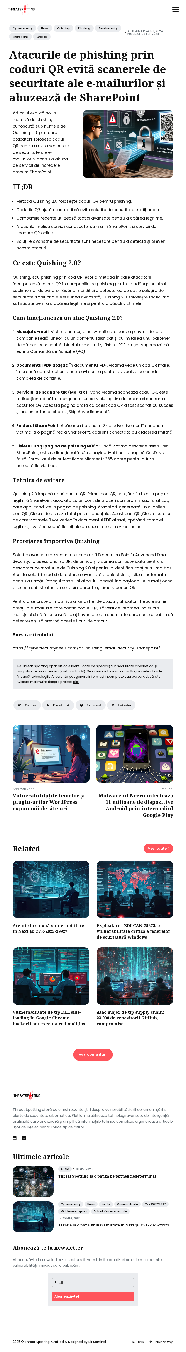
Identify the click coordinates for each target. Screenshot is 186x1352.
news (45, 28)
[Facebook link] (24, 1138)
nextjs (106, 1204)
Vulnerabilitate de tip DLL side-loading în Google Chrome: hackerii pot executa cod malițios (49, 1017)
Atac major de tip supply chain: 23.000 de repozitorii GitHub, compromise (130, 1017)
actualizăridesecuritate (110, 1211)
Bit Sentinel (97, 1341)
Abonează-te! (66, 1296)
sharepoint (20, 37)
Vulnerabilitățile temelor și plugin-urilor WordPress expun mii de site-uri (49, 802)
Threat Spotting (37, 1341)
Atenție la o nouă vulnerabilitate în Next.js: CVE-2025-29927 (48, 928)
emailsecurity (108, 28)
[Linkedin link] (15, 1138)
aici (76, 682)
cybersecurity (22, 28)
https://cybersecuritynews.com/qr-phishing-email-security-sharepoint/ (86, 648)
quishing (63, 28)
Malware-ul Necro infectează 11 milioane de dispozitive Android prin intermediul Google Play (135, 805)
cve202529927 (155, 1204)
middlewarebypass (74, 1211)
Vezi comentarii (93, 1054)
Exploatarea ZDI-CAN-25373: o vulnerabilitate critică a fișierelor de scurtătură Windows (133, 931)
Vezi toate (157, 848)
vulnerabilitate (127, 1204)
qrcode (42, 37)
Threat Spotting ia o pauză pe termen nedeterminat (107, 1176)
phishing (84, 28)
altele (65, 1169)
